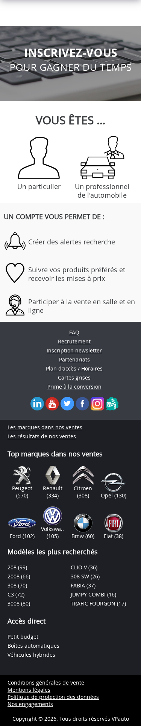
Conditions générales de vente (46, 682)
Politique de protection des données (53, 696)
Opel (107, 495)
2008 (14, 576)
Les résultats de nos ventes (42, 436)
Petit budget (23, 636)
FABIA (78, 585)
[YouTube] (52, 403)
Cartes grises (74, 377)
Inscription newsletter (74, 350)
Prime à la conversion (74, 386)
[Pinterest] (97, 403)
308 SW (81, 576)
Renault (52, 488)
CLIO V (79, 567)
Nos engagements (30, 704)
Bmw (78, 536)
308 (13, 585)
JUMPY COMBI (89, 594)
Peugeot (22, 488)
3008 (14, 603)
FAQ (74, 332)
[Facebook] (82, 403)
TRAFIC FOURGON (94, 603)
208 (13, 567)
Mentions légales (29, 689)
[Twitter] (67, 403)
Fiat (109, 536)
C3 (11, 594)
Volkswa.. (52, 528)
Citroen (83, 488)
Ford (16, 536)
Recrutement (74, 341)
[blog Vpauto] (112, 403)
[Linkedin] (37, 403)
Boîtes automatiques (33, 645)
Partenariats (74, 359)
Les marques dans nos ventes (45, 427)
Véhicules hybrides (31, 654)
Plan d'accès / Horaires (74, 368)
